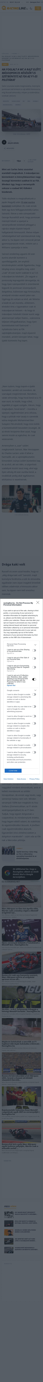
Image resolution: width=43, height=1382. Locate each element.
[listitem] (21, 644)
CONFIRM (13, 771)
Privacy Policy (34, 779)
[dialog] (21, 691)
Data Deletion (8, 779)
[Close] (38, 603)
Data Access (21, 779)
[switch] (34, 650)
